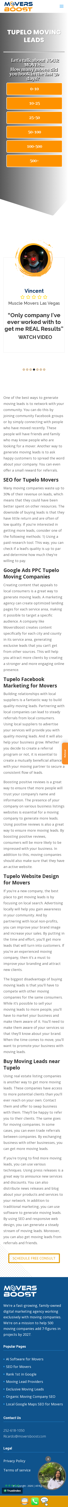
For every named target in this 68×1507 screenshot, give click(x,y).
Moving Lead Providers (24, 1381)
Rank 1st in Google (21, 1374)
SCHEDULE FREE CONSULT (34, 1258)
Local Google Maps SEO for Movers (34, 1404)
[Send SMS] (44, 1504)
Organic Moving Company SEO (30, 1396)
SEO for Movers (18, 1366)
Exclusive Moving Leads (25, 1389)
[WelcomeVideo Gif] (52, 1476)
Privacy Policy (14, 1461)
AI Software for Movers (24, 1359)
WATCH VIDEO (35, 337)
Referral (65, 753)
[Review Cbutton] (24, 1501)
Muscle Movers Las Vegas (34, 303)
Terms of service (17, 1470)
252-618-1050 (14, 1430)
